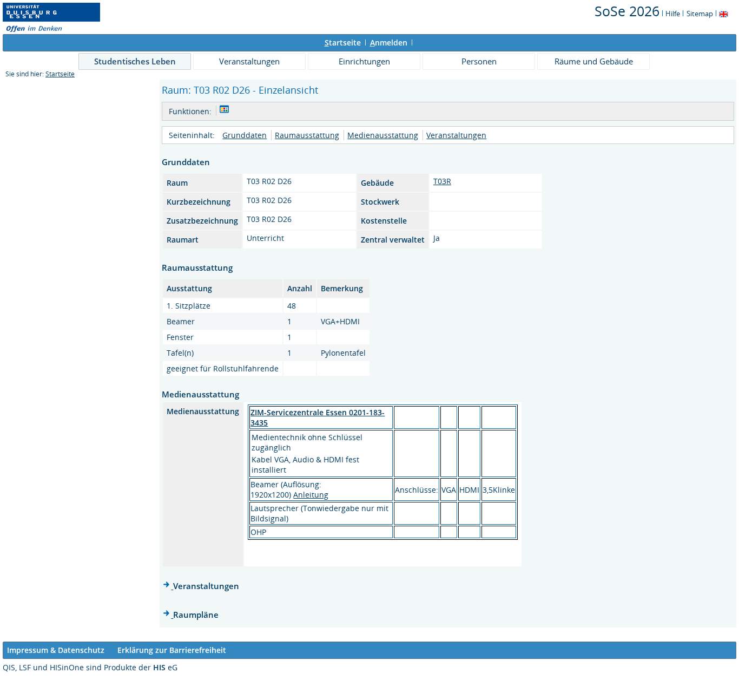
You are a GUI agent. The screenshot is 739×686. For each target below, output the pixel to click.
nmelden (388, 42)
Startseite (60, 74)
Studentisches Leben (135, 61)
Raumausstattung (307, 135)
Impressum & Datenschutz (55, 650)
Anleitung (310, 494)
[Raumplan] (224, 111)
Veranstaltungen (249, 61)
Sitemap (700, 13)
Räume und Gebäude (594, 61)
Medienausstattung (382, 135)
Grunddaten (244, 135)
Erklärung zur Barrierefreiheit (171, 650)
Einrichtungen (364, 61)
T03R (442, 181)
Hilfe (672, 13)
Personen (479, 61)
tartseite (343, 42)
